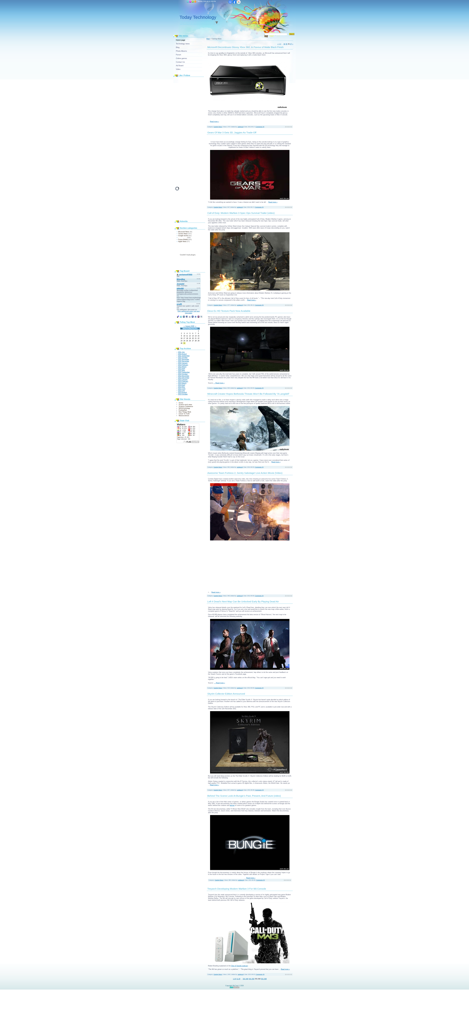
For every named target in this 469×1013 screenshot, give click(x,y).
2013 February (183, 381)
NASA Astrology (184, 408)
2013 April (181, 385)
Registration (190, 2)
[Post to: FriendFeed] (195, 316)
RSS (195, 2)
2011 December (183, 361)
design (232, 805)
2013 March (182, 383)
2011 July (181, 352)
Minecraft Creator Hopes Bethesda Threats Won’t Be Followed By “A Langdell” (248, 394)
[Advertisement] (193, 114)
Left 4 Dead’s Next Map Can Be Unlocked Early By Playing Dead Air (243, 601)
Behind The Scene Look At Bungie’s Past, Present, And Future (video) (244, 796)
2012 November (183, 376)
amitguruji (240, 126)
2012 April (181, 368)
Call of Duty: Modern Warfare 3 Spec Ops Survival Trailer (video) (241, 213)
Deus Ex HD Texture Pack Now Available (228, 311)
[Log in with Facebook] (234, 2)
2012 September (184, 372)
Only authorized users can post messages (189, 312)
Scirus (181, 403)
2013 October (183, 394)
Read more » (214, 121)
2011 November (183, 359)
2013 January (183, 379)
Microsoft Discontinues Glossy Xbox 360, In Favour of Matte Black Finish (245, 47)
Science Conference (186, 406)
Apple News (182, 241)
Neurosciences (184, 416)
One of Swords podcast (239, 966)
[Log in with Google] (239, 2)
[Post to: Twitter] (180, 316)
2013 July (181, 390)
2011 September (184, 356)
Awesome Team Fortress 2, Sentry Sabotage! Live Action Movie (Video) (244, 473)
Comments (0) (260, 126)
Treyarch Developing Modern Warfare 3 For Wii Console (236, 888)
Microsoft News (183, 232)
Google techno (183, 236)
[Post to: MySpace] (192, 316)
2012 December (183, 378)
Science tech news (185, 405)
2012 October (183, 374)
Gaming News (182, 237)
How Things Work (185, 412)
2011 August (182, 354)
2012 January (183, 363)
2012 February (183, 365)
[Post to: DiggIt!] (183, 316)
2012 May (181, 370)
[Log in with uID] (230, 2)
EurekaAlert (183, 410)
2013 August (182, 392)
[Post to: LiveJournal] (201, 316)
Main (188, 2)
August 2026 (189, 326)
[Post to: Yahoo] (198, 316)
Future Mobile (183, 239)
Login (193, 2)
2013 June (181, 389)
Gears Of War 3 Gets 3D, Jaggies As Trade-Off (231, 132)
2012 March (182, 367)
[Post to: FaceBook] (186, 316)
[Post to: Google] (189, 316)
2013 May (181, 387)
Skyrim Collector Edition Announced (226, 693)
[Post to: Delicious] (177, 316)
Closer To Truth (184, 414)
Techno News (183, 234)
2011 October (182, 358)
